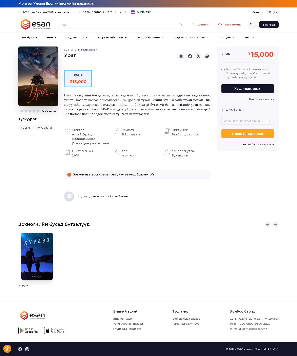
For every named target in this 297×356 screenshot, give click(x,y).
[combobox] (248, 120)
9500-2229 (263, 323)
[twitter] (198, 56)
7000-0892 (246, 323)
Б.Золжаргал (87, 49)
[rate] (22, 111)
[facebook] (190, 56)
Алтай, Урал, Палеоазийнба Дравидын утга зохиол (90, 139)
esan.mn (249, 349)
